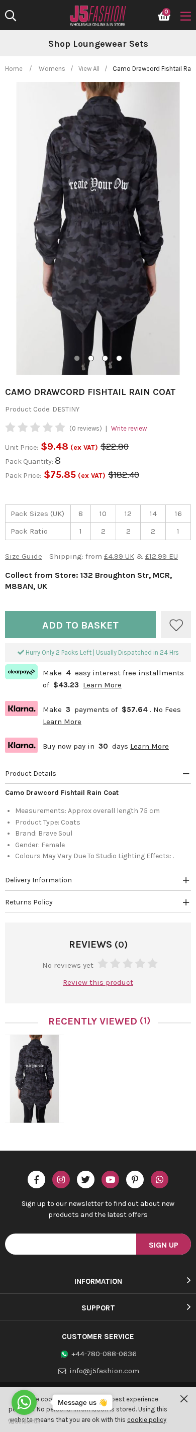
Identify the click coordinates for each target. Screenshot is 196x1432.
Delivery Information (38, 880)
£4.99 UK (119, 556)
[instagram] (61, 1179)
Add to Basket (80, 625)
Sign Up (163, 1245)
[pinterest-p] (135, 1179)
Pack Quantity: (30, 461)
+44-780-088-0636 (104, 1353)
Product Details (30, 773)
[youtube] (110, 1179)
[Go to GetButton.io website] (24, 1421)
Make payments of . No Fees (93, 714)
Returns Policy (29, 902)
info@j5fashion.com (104, 1370)
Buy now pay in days (87, 745)
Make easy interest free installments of (94, 677)
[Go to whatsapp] (24, 1402)
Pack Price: (23, 475)
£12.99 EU (161, 556)
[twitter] (85, 1179)
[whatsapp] (159, 1179)
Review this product (98, 982)
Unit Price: (21, 447)
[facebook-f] (36, 1179)
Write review (129, 428)
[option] (98, 44)
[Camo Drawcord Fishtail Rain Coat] (34, 1079)
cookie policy (146, 1419)
